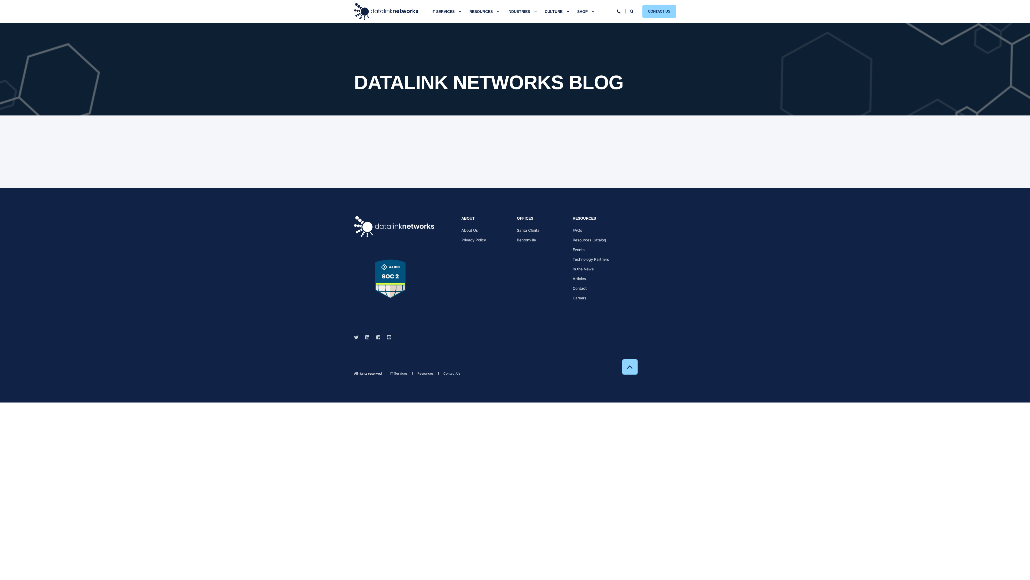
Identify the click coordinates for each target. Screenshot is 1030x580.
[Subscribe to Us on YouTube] (387, 337)
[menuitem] (460, 11)
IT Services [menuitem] (443, 11)
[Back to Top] (630, 367)
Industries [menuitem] (518, 11)
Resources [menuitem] (481, 11)
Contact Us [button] (659, 11)
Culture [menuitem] (553, 11)
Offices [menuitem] (525, 218)
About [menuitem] (468, 218)
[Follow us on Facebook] (378, 337)
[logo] (394, 226)
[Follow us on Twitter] (358, 337)
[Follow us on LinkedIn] (367, 337)
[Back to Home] (386, 11)
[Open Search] (632, 11)
